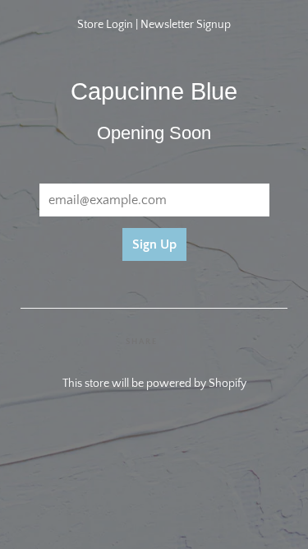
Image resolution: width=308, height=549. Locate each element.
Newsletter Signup (185, 24)
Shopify (227, 383)
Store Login (105, 24)
